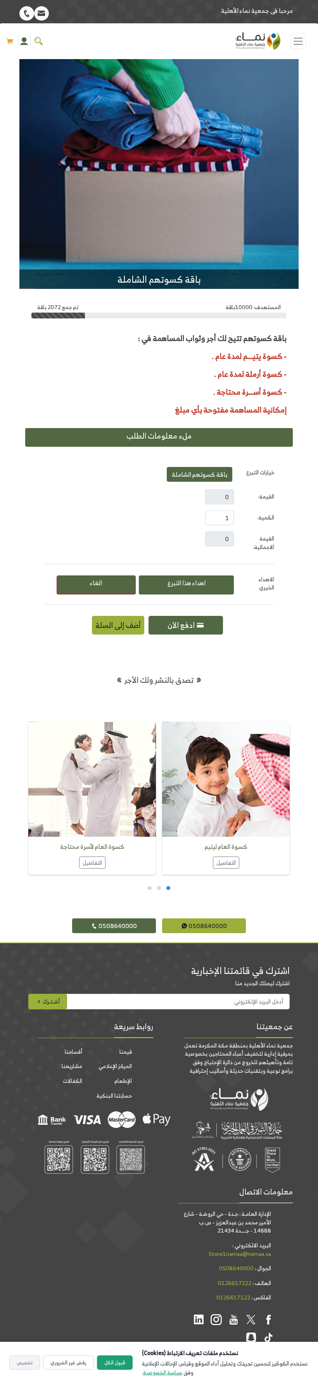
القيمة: (266, 496)
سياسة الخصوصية (162, 1372)
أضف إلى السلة (118, 625)
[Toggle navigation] (298, 41)
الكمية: (266, 517)
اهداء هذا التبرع (187, 582)
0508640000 (207, 925)
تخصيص (25, 1363)
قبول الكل (114, 1362)
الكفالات (72, 1081)
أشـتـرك (50, 1001)
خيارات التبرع (260, 472)
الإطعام (123, 1081)
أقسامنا (73, 1051)
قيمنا (125, 1051)
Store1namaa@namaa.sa (240, 1254)
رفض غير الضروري (68, 1362)
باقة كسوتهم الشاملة (199, 474)
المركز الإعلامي (115, 1066)
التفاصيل (226, 862)
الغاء (96, 582)
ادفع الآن (182, 625)
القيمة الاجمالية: (263, 542)
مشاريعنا (72, 1066)
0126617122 (233, 1297)
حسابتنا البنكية (114, 1095)
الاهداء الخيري (266, 583)
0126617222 (234, 1283)
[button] (168, 889)
